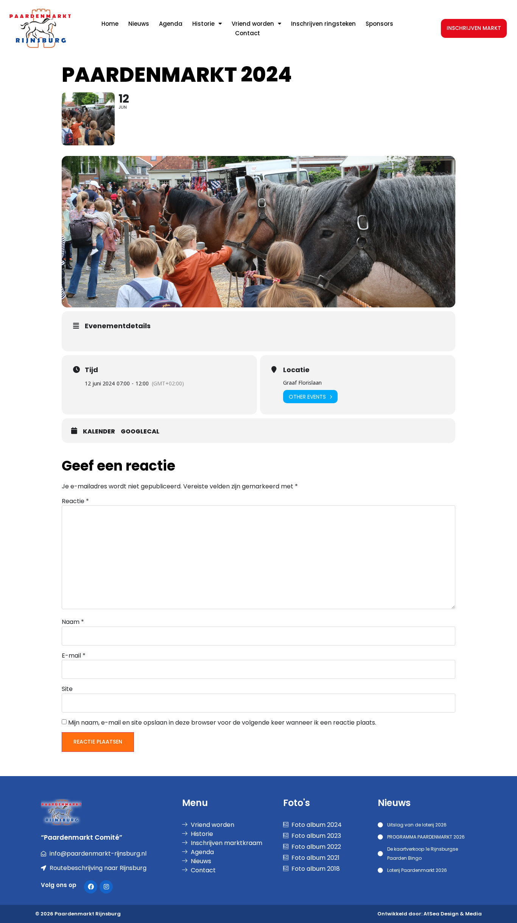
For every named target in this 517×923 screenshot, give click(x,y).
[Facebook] (90, 886)
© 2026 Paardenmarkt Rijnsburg (78, 913)
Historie (203, 24)
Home (109, 24)
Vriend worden (253, 24)
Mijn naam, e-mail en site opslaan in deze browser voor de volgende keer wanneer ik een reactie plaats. (222, 723)
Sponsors (379, 24)
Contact (247, 33)
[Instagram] (106, 886)
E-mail (74, 656)
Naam (73, 622)
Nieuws (138, 24)
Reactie (75, 501)
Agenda (170, 24)
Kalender (99, 431)
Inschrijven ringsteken (323, 24)
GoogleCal (140, 431)
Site (67, 689)
